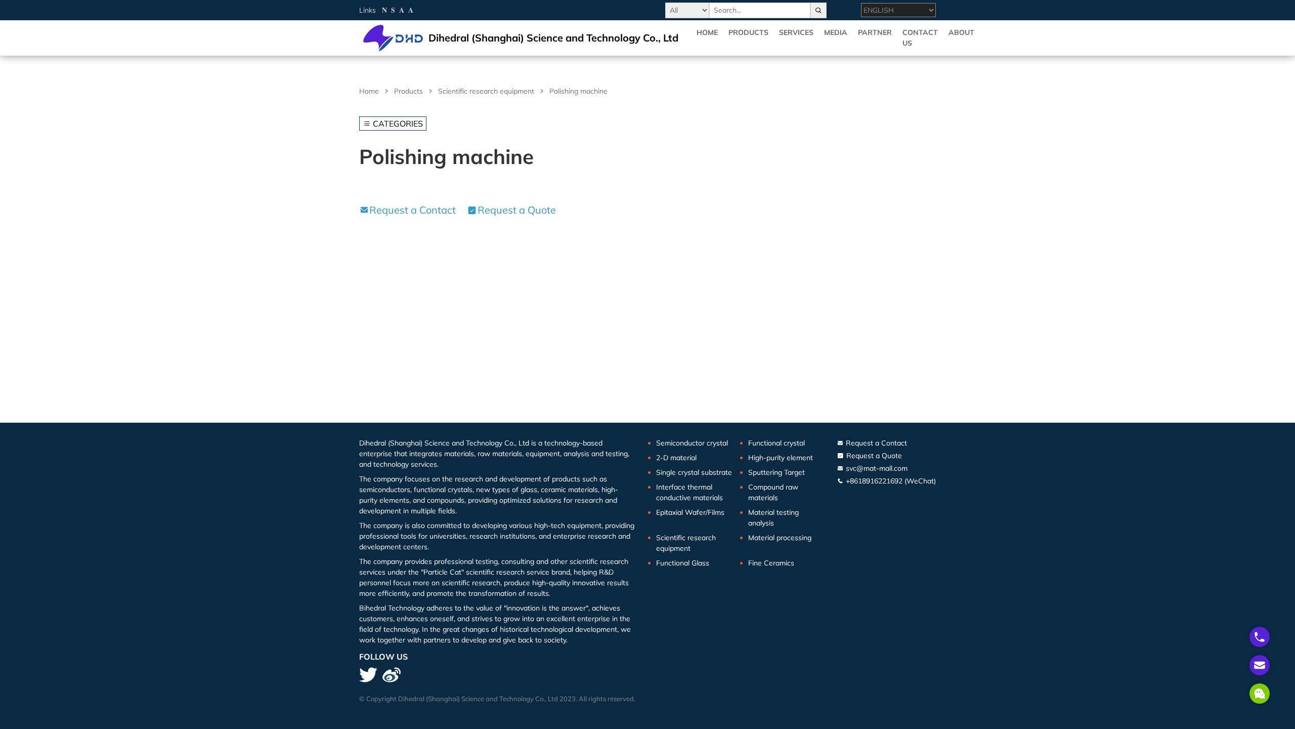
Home (707, 32)
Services (796, 32)
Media (835, 32)
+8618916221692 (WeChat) (890, 480)
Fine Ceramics (771, 563)
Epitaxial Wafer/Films (690, 512)
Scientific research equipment (486, 91)
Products (748, 32)
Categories (397, 123)
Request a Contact (412, 210)
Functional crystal (776, 443)
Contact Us (920, 38)
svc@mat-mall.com (876, 468)
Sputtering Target (776, 472)
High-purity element (780, 457)
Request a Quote (517, 210)
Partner (875, 32)
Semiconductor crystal (692, 443)
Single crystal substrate (694, 472)
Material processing (779, 537)
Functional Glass (682, 563)
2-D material (676, 457)
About (961, 32)
